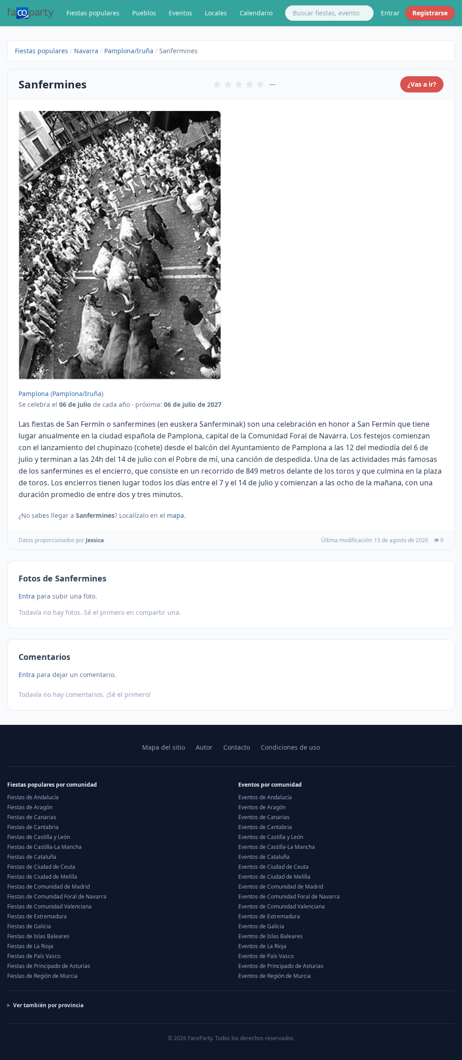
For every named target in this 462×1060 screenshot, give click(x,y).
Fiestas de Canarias (31, 817)
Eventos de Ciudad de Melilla (274, 876)
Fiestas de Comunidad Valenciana (49, 906)
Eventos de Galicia (261, 926)
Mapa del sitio (163, 747)
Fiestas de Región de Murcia (42, 976)
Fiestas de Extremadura (37, 916)
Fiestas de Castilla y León (38, 837)
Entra (26, 596)
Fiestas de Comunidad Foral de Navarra (56, 896)
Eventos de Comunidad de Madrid (280, 886)
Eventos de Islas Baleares (270, 936)
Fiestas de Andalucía (33, 797)
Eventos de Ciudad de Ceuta (273, 867)
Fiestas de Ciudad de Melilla (42, 876)
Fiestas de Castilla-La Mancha (44, 847)
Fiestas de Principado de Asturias (48, 966)
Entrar (390, 13)
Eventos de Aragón (262, 807)
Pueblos (144, 13)
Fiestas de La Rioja (30, 946)
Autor (204, 747)
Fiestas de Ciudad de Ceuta (41, 867)
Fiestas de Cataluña (31, 857)
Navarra (86, 50)
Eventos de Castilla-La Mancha (276, 847)
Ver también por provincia (48, 1005)
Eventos (180, 13)
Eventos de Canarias (264, 817)
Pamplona (33, 393)
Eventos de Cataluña (264, 857)
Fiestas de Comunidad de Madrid (48, 886)
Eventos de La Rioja (262, 946)
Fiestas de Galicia (29, 926)
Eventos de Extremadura (269, 916)
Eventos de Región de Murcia (274, 976)
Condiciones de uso (290, 747)
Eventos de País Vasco (266, 956)
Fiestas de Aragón (29, 807)
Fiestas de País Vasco (33, 956)
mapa (175, 515)
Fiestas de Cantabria (33, 827)
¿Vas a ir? (421, 84)
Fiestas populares (93, 13)
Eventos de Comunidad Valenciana (281, 906)
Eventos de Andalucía (265, 797)
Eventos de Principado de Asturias (280, 966)
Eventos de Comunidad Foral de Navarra (289, 896)
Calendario (256, 13)
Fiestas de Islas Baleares (38, 936)
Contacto (236, 747)
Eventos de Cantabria (265, 827)
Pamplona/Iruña (128, 50)
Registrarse (430, 13)
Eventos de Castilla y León (270, 837)
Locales (216, 13)
